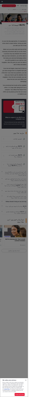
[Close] (25, 380)
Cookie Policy (7, 389)
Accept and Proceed (19, 394)
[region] (14, 387)
